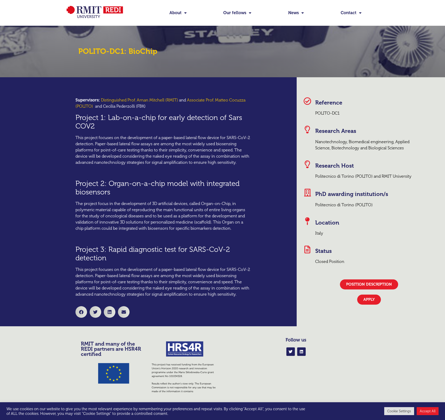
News (293, 12)
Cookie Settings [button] (399, 411)
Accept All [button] (427, 411)
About (175, 12)
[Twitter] (290, 351)
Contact (348, 12)
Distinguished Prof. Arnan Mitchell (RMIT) (139, 100)
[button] (81, 312)
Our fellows (234, 12)
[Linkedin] (301, 351)
